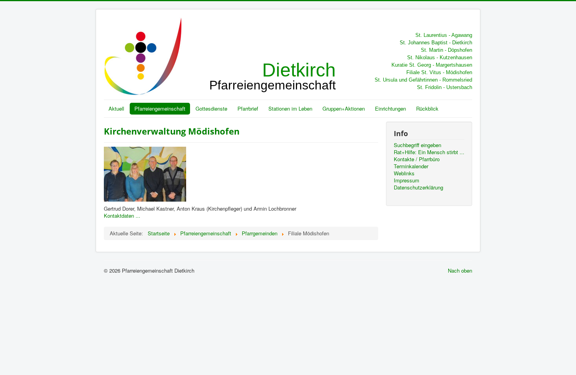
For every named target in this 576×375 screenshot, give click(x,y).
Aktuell (116, 108)
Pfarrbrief (247, 108)
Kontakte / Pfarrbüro (417, 159)
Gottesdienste (211, 108)
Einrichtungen (390, 108)
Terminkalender (411, 166)
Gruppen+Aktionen (343, 108)
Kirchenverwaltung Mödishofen (171, 131)
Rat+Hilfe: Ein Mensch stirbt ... (429, 152)
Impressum (406, 180)
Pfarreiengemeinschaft (159, 108)
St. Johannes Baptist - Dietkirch (436, 43)
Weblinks (404, 173)
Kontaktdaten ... (122, 215)
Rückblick (427, 108)
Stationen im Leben (290, 108)
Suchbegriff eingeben (417, 145)
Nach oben (460, 270)
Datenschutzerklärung (418, 187)
